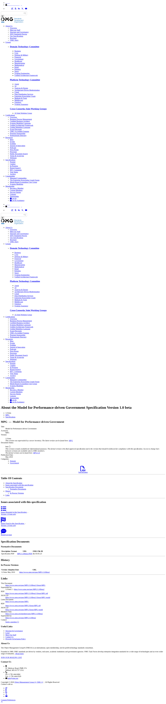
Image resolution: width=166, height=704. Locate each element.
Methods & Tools (20, 98)
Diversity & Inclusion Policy (15, 639)
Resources (9, 137)
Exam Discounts (16, 129)
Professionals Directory (18, 135)
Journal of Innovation (17, 146)
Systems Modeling (16, 184)
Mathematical (19, 65)
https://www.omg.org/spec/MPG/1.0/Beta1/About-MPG (25, 585)
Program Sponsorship (17, 133)
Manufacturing (19, 63)
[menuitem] (85, 415)
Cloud (16, 92)
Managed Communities (18, 178)
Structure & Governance (14, 631)
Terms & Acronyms (17, 156)
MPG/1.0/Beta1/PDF (24, 554)
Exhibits (13, 144)
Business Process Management (21, 119)
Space (16, 71)
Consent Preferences (8, 700)
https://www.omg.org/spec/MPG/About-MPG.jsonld (24, 610)
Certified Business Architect (20, 121)
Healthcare (18, 61)
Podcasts (13, 148)
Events (12, 142)
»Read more (19, 654)
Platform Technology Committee (25, 80)
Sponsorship (14, 196)
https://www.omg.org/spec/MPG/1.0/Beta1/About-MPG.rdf (26, 593)
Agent (16, 84)
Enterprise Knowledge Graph (24, 96)
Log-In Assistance (18, 200)
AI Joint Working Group (23, 113)
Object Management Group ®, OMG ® (28, 682)
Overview (13, 28)
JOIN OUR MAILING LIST (11, 657)
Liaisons (13, 194)
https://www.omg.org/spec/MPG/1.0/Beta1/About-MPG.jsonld (27, 597)
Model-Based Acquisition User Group (23, 182)
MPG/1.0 (36, 453)
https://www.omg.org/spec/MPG (17, 601)
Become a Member (16, 188)
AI (15, 86)
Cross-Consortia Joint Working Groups (28, 109)
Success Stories (15, 192)
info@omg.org (13, 678)
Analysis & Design (21, 88)
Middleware (18, 100)
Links (7, 495)
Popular (12, 162)
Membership (9, 186)
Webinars (13, 158)
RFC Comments (16, 170)
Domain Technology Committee (24, 46)
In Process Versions (17, 493)
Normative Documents (18, 489)
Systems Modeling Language (20, 123)
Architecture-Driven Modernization (27, 90)
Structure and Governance (19, 32)
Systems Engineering (21, 73)
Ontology (17, 102)
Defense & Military (21, 55)
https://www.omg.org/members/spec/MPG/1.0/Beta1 (24, 614)
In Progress (14, 166)
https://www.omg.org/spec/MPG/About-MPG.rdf (23, 606)
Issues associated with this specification (19, 485)
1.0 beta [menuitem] (8, 413)
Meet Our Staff (10, 635)
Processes (13, 152)
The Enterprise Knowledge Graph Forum (24, 180)
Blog (11, 140)
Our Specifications (16, 36)
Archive (13, 174)
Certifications (10, 115)
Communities (10, 176)
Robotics (17, 69)
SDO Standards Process (18, 34)
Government (18, 59)
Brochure (13, 38)
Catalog (12, 164)
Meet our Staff (15, 30)
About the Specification (13, 483)
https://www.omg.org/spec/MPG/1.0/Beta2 (29, 589)
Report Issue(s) (15, 168)
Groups (8, 42)
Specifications (10, 160)
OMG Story (14, 40)
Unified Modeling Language (20, 127)
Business (17, 51)
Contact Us (9, 637)
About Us (8, 26)
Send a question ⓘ (12, 622)
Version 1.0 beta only (8, 514)
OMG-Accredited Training (19, 131)
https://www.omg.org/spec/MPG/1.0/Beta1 (34, 572)
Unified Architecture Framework (26, 75)
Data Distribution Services (23, 94)
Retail (16, 67)
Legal (7, 633)
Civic (16, 53)
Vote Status (14, 172)
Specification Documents (14, 487)
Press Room (14, 150)
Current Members (16, 190)
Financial (17, 57)
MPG (7, 415)
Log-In (14, 198)
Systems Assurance (21, 104)
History (8, 491)
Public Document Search (19, 154)
